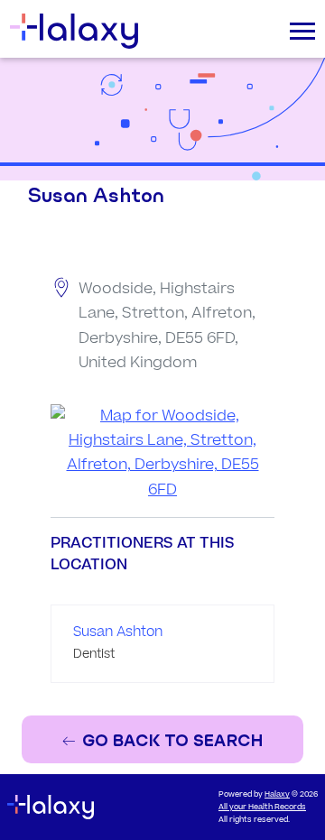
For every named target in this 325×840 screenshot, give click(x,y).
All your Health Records (262, 807)
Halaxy (277, 794)
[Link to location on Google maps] (162, 453)
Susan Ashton (117, 632)
